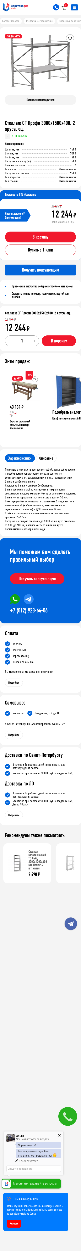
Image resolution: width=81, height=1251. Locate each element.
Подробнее (14, 682)
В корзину (40, 237)
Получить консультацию (37, 578)
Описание (46, 458)
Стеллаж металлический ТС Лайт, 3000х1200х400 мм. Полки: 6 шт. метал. (37, 860)
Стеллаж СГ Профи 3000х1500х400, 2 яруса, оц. (38, 313)
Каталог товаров (11, 21)
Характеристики (20, 458)
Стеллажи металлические (39, 21)
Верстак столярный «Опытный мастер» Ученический (20, 425)
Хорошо (14, 1223)
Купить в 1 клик (40, 250)
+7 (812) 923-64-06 (29, 610)
